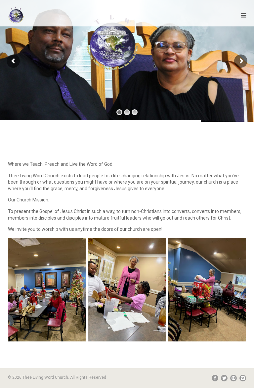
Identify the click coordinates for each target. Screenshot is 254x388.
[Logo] (16, 15)
